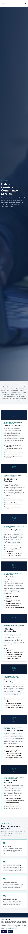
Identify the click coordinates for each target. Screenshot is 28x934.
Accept (10, 931)
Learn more (14, 928)
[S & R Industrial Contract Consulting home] (3, 3)
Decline (4, 931)
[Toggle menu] (25, 3)
